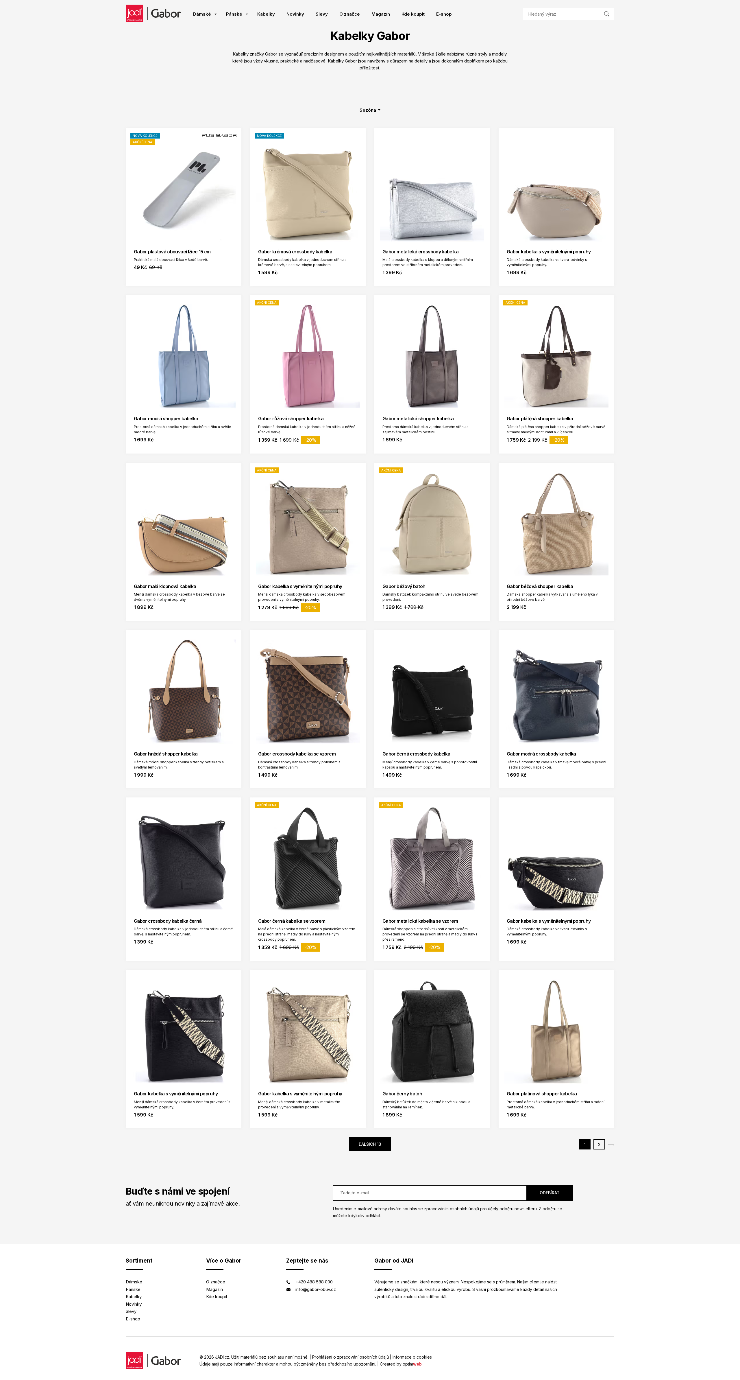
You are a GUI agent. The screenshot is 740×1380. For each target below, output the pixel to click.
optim (412, 1363)
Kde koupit (413, 14)
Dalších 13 (370, 1144)
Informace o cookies (412, 1357)
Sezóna (368, 110)
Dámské (202, 14)
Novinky (295, 14)
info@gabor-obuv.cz (315, 1289)
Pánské (234, 14)
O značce (349, 14)
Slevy (322, 14)
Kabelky (266, 14)
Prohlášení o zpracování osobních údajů (350, 1357)
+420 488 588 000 (314, 1282)
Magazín (380, 14)
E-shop (444, 14)
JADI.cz (222, 1357)
